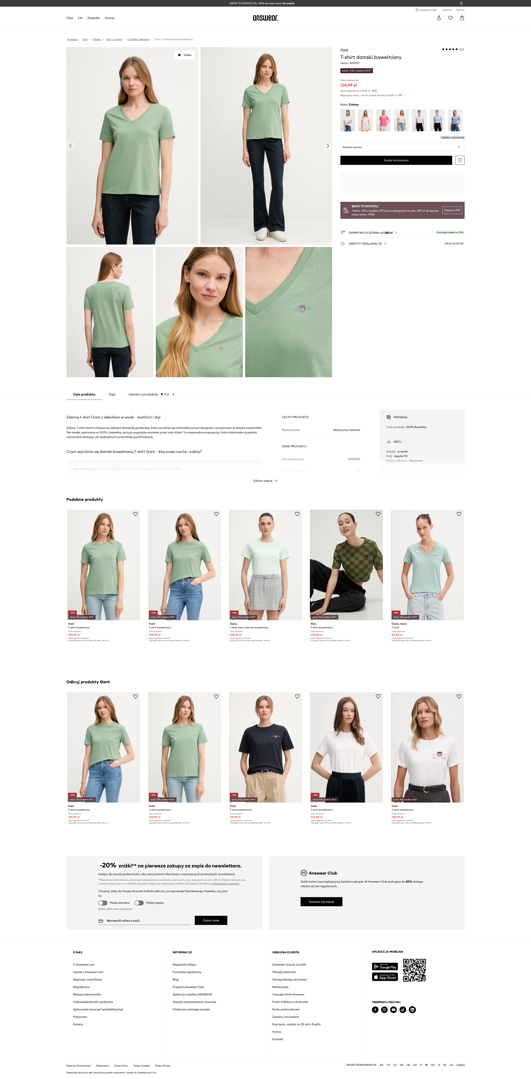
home (109, 18)
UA (451, 1065)
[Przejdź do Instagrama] (384, 1009)
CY (388, 1065)
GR (401, 1065)
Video (187, 55)
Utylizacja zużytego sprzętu (191, 1009)
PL (426, 1065)
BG (382, 1065)
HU (415, 1065)
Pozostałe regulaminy (187, 972)
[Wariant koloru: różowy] (365, 120)
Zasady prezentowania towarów (194, 1002)
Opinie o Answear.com (88, 972)
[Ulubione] (450, 17)
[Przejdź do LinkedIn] (412, 1010)
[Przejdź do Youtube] (393, 1009)
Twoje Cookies (141, 1065)
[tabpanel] (265, 442)
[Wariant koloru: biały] (347, 120)
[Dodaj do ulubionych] (460, 160)
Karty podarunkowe (285, 1009)
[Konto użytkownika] (438, 17)
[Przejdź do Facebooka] (375, 1009)
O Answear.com (84, 964)
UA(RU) (460, 1065)
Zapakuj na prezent (285, 1017)
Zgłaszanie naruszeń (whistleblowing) (98, 1009)
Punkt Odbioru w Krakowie (290, 1002)
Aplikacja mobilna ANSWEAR (192, 994)
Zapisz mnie (211, 920)
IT (421, 1065)
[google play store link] (385, 966)
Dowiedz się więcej (321, 902)
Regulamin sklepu (184, 964)
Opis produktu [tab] (84, 394)
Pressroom (80, 1017)
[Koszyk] (462, 17)
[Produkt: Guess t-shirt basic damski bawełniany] (265, 565)
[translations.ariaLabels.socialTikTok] (402, 1010)
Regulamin (102, 1065)
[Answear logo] (265, 17)
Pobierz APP (452, 210)
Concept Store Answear (288, 994)
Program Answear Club (188, 987)
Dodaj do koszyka (396, 160)
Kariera (78, 1024)
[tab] (151, 394)
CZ (395, 1065)
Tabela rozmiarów (453, 137)
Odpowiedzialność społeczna (93, 1002)
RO (433, 1065)
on (80, 18)
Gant (344, 49)
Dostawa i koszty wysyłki (289, 964)
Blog (176, 979)
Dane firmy (121, 1065)
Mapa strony (163, 1065)
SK (444, 1065)
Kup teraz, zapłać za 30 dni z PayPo (296, 1024)
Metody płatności (284, 972)
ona (69, 18)
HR (408, 1065)
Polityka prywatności (78, 1065)
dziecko (94, 18)
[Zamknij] (461, 3)
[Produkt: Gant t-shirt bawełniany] (103, 565)
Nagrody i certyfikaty (87, 979)
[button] (402, 147)
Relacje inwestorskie (87, 994)
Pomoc (276, 1032)
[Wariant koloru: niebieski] (419, 120)
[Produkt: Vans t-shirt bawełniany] (346, 565)
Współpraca (81, 987)
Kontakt (277, 1039)
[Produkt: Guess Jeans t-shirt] (427, 565)
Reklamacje (280, 987)
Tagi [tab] (112, 394)
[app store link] (385, 976)
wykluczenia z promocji (225, 883)
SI (439, 1065)
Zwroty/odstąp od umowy (289, 979)
